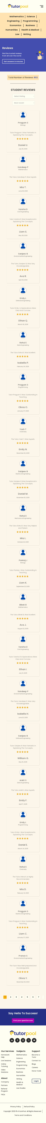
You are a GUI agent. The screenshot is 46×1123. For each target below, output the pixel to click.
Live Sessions (6, 1060)
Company (5, 1082)
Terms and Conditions (23, 1115)
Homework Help (5, 1056)
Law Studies (20, 1088)
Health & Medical (20, 1083)
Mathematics (21, 1055)
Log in (36, 1081)
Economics (20, 1068)
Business (19, 1072)
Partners (4, 1085)
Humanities (20, 1075)
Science (19, 1058)
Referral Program (4, 1090)
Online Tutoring (4, 1065)
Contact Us (36, 1060)
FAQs (3, 1094)
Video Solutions (4, 1071)
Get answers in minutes (13, 61)
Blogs (34, 1064)
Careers (35, 1067)
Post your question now (23, 1020)
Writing (19, 1079)
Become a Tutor (36, 1056)
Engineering (20, 1062)
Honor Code (36, 1071)
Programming (21, 1065)
